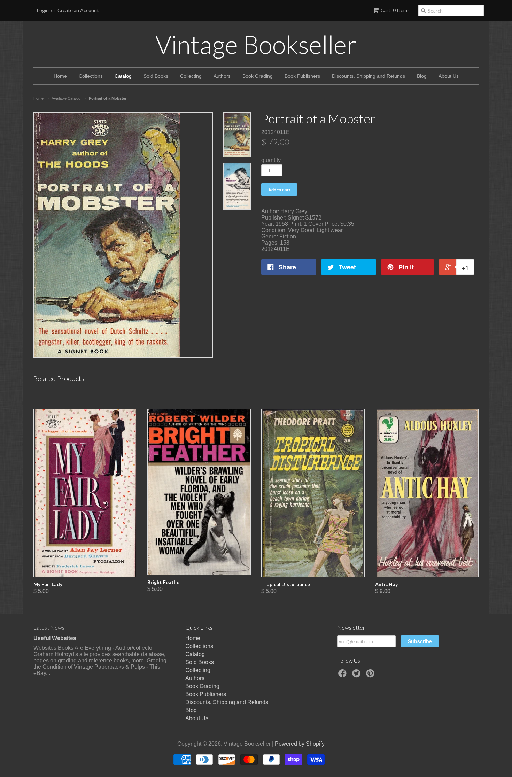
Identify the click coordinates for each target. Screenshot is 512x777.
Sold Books (155, 76)
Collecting (191, 76)
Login (43, 10)
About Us (449, 76)
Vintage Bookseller (256, 44)
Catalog (123, 76)
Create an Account (78, 10)
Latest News (48, 627)
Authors (222, 76)
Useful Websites (54, 638)
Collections (91, 76)
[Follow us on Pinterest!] (371, 675)
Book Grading (257, 76)
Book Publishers (302, 76)
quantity (271, 160)
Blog (422, 76)
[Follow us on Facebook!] (343, 675)
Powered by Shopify (300, 744)
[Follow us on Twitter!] (357, 675)
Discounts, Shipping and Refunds (368, 76)
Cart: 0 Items (395, 10)
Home (60, 76)
